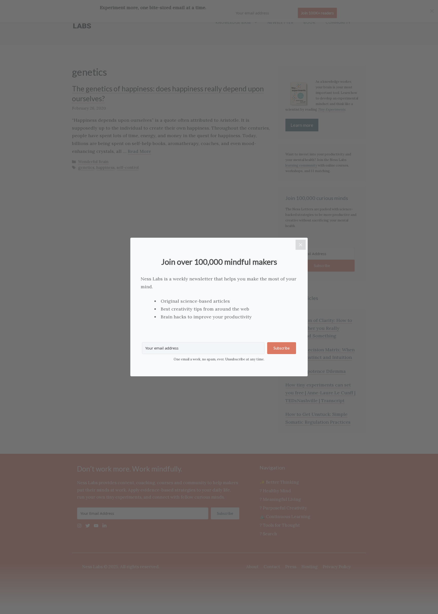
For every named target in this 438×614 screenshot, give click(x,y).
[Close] (301, 245)
